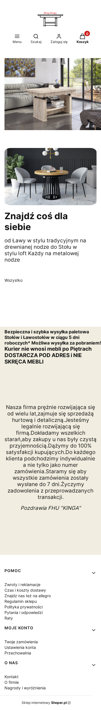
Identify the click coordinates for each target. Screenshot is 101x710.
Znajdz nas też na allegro (27, 595)
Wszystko (13, 280)
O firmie (11, 682)
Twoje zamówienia (21, 641)
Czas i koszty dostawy (25, 590)
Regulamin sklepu (20, 601)
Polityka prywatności (23, 606)
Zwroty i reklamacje (22, 584)
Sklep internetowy (44, 703)
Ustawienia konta (20, 647)
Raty (8, 618)
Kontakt (11, 676)
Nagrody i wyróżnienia (25, 687)
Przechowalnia (17, 653)
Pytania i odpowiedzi (23, 612)
